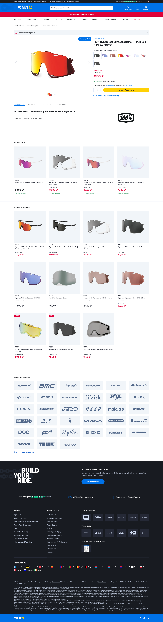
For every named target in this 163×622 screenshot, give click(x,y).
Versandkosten (52, 525)
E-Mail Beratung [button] (113, 95)
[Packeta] (144, 533)
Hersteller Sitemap (53, 539)
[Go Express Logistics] (133, 533)
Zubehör (54, 25)
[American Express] (109, 517)
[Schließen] (147, 32)
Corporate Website (20, 518)
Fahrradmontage (52, 549)
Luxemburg (129, 85)
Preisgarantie (51, 545)
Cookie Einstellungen (21, 539)
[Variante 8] (96, 63)
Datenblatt (32, 104)
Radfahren (21, 25)
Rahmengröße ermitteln (55, 535)
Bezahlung (50, 528)
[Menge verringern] (95, 90)
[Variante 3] (112, 55)
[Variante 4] (120, 55)
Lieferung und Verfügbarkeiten (57, 542)
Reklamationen (52, 522)
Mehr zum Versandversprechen (96, 602)
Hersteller (62, 104)
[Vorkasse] (144, 517)
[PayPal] (121, 517)
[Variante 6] (136, 55)
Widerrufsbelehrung (21, 532)
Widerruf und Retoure (54, 518)
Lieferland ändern (64, 588)
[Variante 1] (96, 55)
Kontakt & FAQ (52, 515)
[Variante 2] (104, 55)
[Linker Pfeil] (16, 227)
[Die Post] (109, 533)
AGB (15, 528)
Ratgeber (50, 552)
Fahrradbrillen (46, 25)
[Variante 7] (144, 55)
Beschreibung (19, 104)
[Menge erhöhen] (100, 90)
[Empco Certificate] (86, 548)
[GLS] (121, 533)
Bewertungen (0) (47, 104)
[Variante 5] (128, 55)
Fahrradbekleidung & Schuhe (33, 25)
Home (15, 25)
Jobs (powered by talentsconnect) (26, 522)
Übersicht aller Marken (23, 452)
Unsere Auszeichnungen (22, 525)
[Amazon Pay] (133, 517)
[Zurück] (16, 62)
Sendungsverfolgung (54, 532)
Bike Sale (71, 14)
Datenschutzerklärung (21, 535)
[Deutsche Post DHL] (86, 533)
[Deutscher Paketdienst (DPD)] (98, 533)
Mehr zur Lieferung (37, 597)
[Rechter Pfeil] (44, 227)
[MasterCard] (86, 517)
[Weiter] (88, 62)
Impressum (17, 515)
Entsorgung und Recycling (23, 542)
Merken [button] (99, 96)
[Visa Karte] (98, 517)
